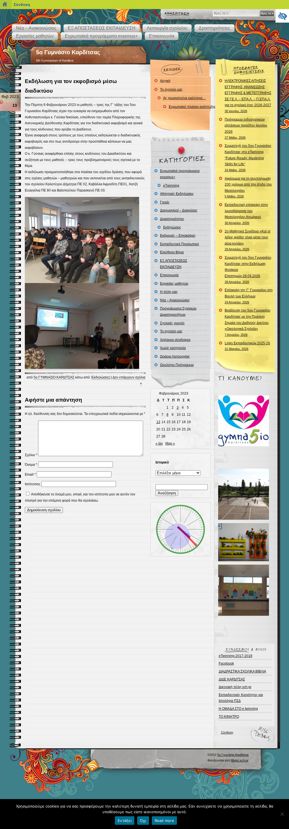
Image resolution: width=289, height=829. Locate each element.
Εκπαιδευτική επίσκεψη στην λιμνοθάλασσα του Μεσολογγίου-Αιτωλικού (246, 214)
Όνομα (31, 465)
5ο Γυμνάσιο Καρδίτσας (68, 52)
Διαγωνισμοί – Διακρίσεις (179, 210)
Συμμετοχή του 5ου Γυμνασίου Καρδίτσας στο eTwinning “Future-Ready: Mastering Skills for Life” (248, 157)
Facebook (226, 663)
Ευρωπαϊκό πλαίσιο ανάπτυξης (192, 107)
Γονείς (165, 202)
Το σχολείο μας (171, 90)
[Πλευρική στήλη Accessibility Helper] (282, 16)
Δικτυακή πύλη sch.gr (235, 687)
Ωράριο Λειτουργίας (175, 356)
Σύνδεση (227, 732)
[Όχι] (282, 814)
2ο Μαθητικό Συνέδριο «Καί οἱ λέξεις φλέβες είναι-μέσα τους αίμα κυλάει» (247, 240)
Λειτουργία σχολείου (167, 28)
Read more (164, 820)
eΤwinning (171, 186)
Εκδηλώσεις (100, 377)
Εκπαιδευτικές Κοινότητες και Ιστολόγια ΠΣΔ (241, 698)
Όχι (143, 820)
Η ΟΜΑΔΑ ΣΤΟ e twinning (238, 709)
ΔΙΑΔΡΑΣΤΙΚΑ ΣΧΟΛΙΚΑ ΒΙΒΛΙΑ (242, 671)
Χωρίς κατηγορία (173, 348)
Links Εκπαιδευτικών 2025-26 (247, 346)
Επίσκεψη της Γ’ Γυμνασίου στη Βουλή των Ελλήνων (249, 296)
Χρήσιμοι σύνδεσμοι (175, 340)
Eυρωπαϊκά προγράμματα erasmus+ (101, 36)
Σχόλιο (31, 455)
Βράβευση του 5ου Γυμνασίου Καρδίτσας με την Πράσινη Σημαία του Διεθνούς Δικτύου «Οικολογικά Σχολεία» (247, 322)
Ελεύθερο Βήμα (172, 252)
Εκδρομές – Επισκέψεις (178, 236)
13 (158, 422)
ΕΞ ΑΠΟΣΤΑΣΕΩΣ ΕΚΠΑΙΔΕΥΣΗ (101, 28)
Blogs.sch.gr (239, 760)
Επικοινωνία (161, 36)
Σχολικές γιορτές (172, 323)
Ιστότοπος (32, 484)
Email (30, 474)
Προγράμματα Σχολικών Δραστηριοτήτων (178, 311)
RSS (93, 765)
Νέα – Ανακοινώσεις (36, 28)
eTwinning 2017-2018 (235, 656)
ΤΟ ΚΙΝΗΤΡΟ (229, 717)
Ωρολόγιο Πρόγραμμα (177, 365)
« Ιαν (159, 443)
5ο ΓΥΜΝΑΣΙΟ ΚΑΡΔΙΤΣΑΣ (54, 377)
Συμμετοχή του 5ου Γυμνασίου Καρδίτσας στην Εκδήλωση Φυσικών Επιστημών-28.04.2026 (248, 269)
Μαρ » (170, 443)
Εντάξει (125, 820)
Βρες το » (267, 13)
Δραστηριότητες (214, 28)
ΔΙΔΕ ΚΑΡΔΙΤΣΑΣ (232, 679)
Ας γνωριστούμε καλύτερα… (184, 98)
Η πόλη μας (169, 292)
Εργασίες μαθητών (35, 36)
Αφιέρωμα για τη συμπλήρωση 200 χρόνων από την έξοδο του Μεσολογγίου (248, 187)
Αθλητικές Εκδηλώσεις (177, 194)
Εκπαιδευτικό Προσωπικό (179, 244)
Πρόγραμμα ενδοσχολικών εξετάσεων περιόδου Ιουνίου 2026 (246, 128)
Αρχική (165, 81)
